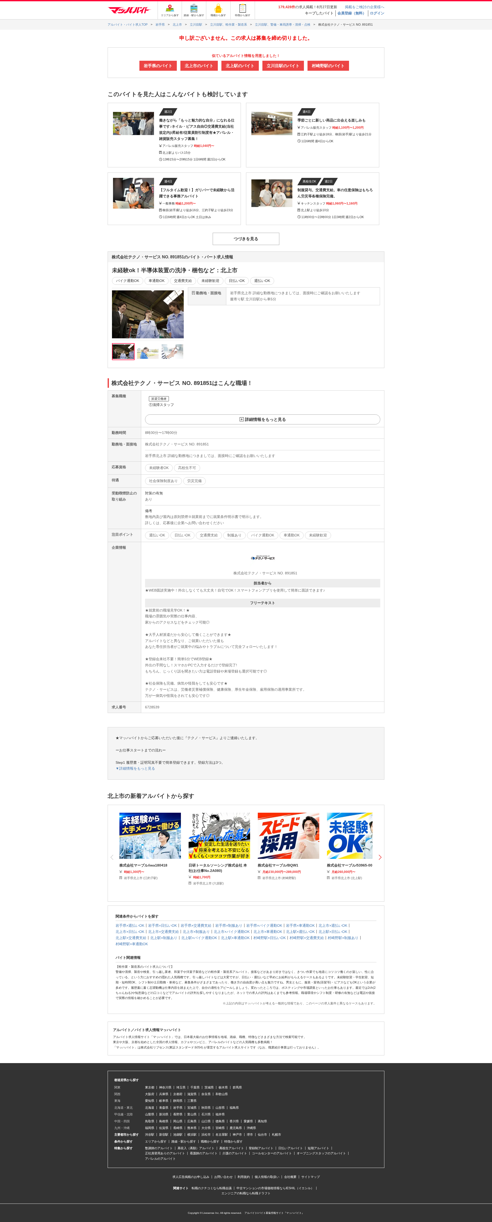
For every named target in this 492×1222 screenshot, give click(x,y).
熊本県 (192, 1128)
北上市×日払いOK (130, 932)
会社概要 (290, 1177)
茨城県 (209, 1087)
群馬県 (237, 1087)
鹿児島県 (236, 1128)
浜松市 (206, 1134)
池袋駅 (177, 1134)
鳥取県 (149, 1121)
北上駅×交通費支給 (131, 938)
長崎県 (177, 1128)
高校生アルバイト (231, 1148)
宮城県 (192, 1107)
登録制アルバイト (261, 1148)
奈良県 (206, 1094)
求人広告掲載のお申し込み (190, 1177)
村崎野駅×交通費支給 (307, 938)
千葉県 (195, 1087)
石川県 (206, 1114)
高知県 (262, 1121)
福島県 (234, 1107)
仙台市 (262, 1134)
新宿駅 (163, 1134)
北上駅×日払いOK (333, 932)
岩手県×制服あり (228, 925)
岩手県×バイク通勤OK (264, 925)
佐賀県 (163, 1128)
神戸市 (237, 1134)
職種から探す (210, 1141)
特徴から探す (233, 1141)
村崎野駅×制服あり (343, 938)
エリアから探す (156, 1141)
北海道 (149, 1107)
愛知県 (149, 1101)
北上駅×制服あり (163, 938)
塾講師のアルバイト (159, 1148)
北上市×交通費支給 (163, 932)
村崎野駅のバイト (328, 66)
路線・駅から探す (183, 1141)
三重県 (192, 1101)
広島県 (192, 1121)
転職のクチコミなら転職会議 (212, 1188)
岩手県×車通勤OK (300, 925)
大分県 (206, 1128)
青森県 (163, 1107)
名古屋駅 (222, 1134)
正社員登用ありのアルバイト (165, 1153)
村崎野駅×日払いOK (269, 938)
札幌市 (276, 1134)
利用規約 (244, 1177)
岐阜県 (163, 1101)
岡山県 (177, 1121)
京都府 (177, 1094)
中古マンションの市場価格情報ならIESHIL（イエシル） (275, 1188)
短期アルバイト (318, 1148)
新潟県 (163, 1114)
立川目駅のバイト (283, 66)
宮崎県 (220, 1128)
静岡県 (177, 1101)
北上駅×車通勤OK (235, 938)
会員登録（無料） (351, 13)
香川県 (234, 1121)
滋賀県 (192, 1094)
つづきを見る (246, 239)
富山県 (192, 1114)
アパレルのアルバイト (160, 1158)
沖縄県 (251, 1128)
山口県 (206, 1121)
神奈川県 (165, 1087)
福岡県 (149, 1128)
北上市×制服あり (196, 932)
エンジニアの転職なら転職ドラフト (246, 1193)
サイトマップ (310, 1177)
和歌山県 (222, 1094)
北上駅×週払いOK (300, 932)
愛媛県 (248, 1121)
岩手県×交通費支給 (196, 925)
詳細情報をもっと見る (265, 419)
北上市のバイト (199, 66)
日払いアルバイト (290, 1148)
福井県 (220, 1114)
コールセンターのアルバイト (272, 1153)
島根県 (163, 1121)
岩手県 (177, 1107)
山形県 (220, 1107)
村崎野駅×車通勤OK (132, 944)
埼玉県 (181, 1087)
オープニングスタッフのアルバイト (321, 1153)
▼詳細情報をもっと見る (135, 768)
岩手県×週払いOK (130, 925)
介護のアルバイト (234, 1153)
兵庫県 (163, 1094)
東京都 (149, 1087)
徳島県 (220, 1121)
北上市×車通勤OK (267, 932)
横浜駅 (192, 1134)
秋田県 (206, 1107)
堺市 (250, 1134)
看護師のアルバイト (204, 1153)
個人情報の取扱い (267, 1177)
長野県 (177, 1114)
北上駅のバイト (240, 66)
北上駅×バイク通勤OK (199, 938)
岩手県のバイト (158, 66)
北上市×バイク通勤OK (232, 932)
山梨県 (149, 1114)
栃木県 (223, 1087)
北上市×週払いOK (333, 925)
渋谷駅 (149, 1134)
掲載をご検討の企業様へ (364, 7)
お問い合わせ (223, 1177)
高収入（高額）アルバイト (196, 1148)
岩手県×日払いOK (162, 925)
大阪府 (149, 1094)
